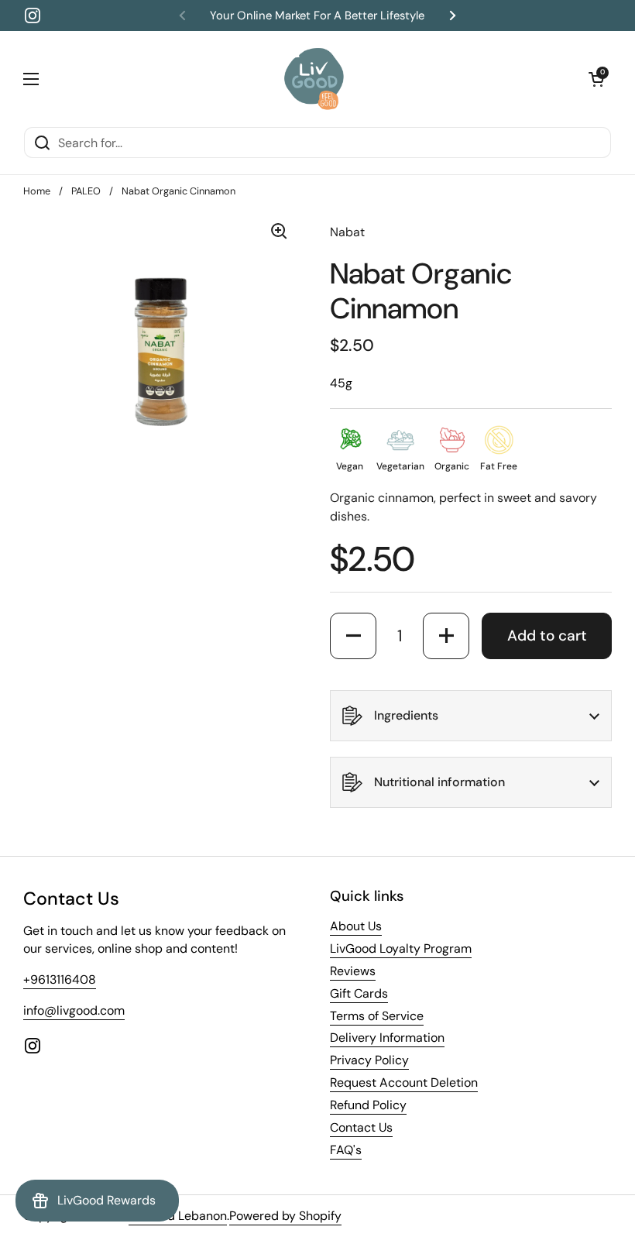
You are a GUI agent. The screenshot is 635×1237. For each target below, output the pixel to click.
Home (36, 191)
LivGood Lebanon (178, 1216)
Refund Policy (368, 1105)
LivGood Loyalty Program (401, 948)
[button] (596, 79)
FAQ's (346, 1150)
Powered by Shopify (285, 1216)
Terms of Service (377, 1016)
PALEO (86, 191)
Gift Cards (359, 993)
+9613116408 (59, 979)
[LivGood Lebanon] (314, 78)
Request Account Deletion (404, 1082)
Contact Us (361, 1127)
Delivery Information (387, 1037)
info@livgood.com (74, 1010)
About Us (356, 926)
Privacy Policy (369, 1060)
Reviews (353, 971)
